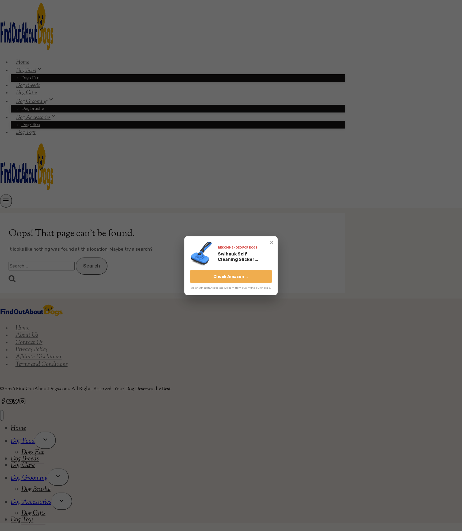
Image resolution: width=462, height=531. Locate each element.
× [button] (272, 242)
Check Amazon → (231, 276)
